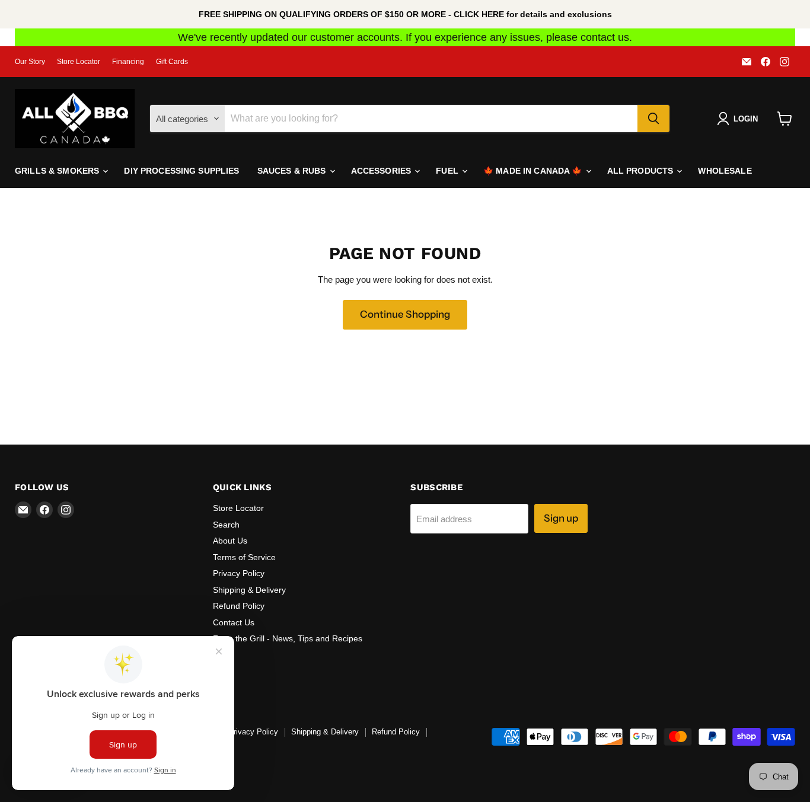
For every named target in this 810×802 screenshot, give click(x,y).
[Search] (653, 118)
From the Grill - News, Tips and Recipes (287, 638)
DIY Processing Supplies (181, 170)
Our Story (30, 61)
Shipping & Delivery (249, 590)
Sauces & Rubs (293, 170)
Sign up (561, 518)
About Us (230, 540)
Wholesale (724, 170)
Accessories (382, 170)
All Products (641, 170)
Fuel (448, 170)
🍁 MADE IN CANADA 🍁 (534, 170)
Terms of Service (244, 557)
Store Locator (78, 61)
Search (226, 524)
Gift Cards (172, 61)
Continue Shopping (405, 314)
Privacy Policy (238, 573)
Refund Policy (238, 606)
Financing (128, 61)
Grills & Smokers (58, 170)
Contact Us (233, 622)
